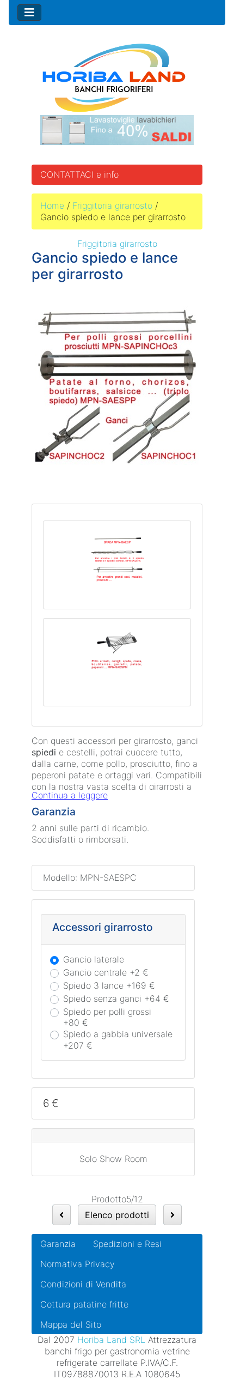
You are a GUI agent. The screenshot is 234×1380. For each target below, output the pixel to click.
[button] (200, 1347)
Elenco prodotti (117, 1214)
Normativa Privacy (77, 1263)
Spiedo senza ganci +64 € (116, 998)
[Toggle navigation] (29, 12)
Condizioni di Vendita (83, 1284)
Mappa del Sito (70, 1324)
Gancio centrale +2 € (106, 972)
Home (52, 205)
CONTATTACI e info (79, 174)
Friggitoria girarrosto (112, 205)
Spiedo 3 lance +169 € (109, 985)
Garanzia (58, 1243)
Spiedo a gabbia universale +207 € (118, 1039)
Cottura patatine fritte (84, 1304)
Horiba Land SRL (111, 1339)
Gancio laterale (93, 959)
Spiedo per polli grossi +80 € (107, 1017)
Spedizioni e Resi (127, 1243)
